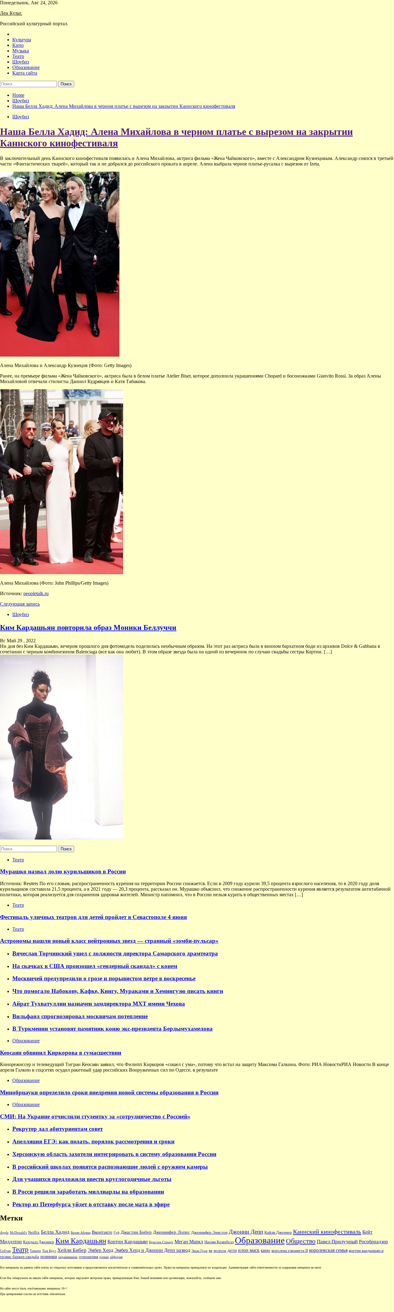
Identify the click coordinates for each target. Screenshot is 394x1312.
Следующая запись (20, 604)
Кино (18, 45)
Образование (26, 67)
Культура (21, 39)
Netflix (34, 1232)
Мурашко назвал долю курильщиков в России (63, 871)
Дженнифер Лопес (171, 1232)
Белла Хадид (55, 1232)
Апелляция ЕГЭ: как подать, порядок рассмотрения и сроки (93, 1141)
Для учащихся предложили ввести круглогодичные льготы (91, 1179)
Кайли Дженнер (278, 1232)
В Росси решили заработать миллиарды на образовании (88, 1191)
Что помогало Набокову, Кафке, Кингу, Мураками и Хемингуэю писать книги (117, 991)
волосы (220, 1251)
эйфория (116, 1257)
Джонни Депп (246, 1231)
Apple (4, 1232)
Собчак (5, 1251)
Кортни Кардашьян (127, 1241)
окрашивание (68, 1257)
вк (210, 1251)
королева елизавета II (289, 1251)
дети (232, 1250)
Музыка (20, 50)
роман (104, 1257)
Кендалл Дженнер (38, 1242)
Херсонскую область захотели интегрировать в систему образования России (114, 1154)
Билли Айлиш (80, 1232)
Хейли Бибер (71, 1250)
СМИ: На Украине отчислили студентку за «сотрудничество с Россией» (95, 1116)
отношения (88, 1257)
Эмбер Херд (100, 1250)
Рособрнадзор (373, 1241)
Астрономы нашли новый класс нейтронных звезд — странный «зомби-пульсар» (109, 941)
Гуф (116, 1232)
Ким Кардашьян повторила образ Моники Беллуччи (88, 627)
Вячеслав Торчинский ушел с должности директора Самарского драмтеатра (115, 953)
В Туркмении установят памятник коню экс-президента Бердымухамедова (112, 1028)
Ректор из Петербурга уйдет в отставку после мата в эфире (91, 1204)
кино (265, 1250)
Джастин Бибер (136, 1232)
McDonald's (18, 1232)
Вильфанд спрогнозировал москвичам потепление (80, 1016)
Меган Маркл (189, 1241)
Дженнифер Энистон (209, 1232)
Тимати (35, 1251)
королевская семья (328, 1250)
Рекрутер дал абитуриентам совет (57, 1129)
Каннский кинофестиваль (327, 1231)
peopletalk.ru (36, 593)
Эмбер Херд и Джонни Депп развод (152, 1250)
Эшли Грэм (199, 1251)
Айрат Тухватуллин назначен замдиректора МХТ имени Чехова (98, 1003)
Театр (18, 56)
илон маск (248, 1250)
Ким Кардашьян (80, 1241)
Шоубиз (20, 61)
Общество (301, 1241)
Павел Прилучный (337, 1242)
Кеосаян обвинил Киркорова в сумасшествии (60, 1052)
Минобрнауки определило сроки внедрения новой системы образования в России (109, 1092)
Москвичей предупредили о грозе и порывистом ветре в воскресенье (103, 978)
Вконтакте (102, 1232)
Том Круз (49, 1251)
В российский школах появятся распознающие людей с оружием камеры (110, 1166)
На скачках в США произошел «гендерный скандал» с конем (94, 966)
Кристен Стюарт (161, 1242)
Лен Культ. (11, 13)
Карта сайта (24, 73)
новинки (48, 1256)
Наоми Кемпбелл (219, 1242)
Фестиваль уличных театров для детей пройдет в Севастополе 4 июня (93, 917)
